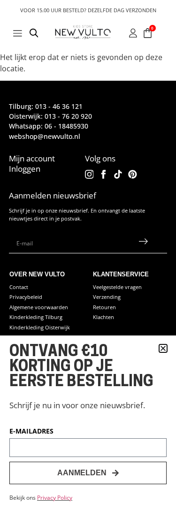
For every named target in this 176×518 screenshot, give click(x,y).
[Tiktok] (118, 174)
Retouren (104, 307)
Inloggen (24, 168)
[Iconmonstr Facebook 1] (103, 174)
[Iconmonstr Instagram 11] (89, 174)
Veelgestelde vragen (117, 286)
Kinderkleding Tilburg (35, 316)
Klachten (103, 316)
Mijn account (32, 158)
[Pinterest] (132, 174)
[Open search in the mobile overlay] (34, 34)
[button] (163, 348)
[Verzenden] (143, 243)
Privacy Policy (54, 498)
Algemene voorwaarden (38, 307)
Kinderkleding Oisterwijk (39, 327)
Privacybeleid (25, 296)
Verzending (107, 296)
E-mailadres (31, 431)
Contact (18, 286)
